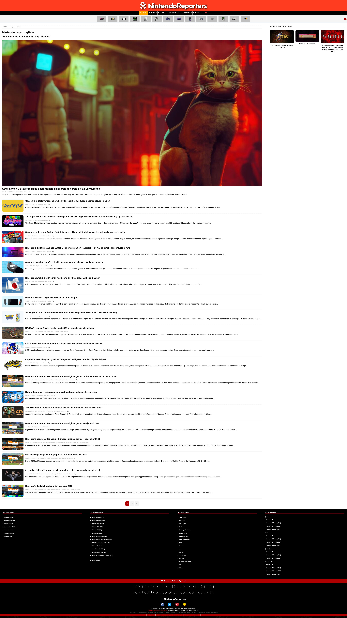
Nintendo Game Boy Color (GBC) (101, 542)
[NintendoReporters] (173, 9)
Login (144, 12)
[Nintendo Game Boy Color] (190, 19)
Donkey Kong (183, 533)
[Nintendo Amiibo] (245, 19)
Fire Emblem (182, 555)
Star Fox (181, 558)
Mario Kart (182, 520)
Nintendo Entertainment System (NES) (102, 555)
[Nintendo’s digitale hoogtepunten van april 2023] (12, 491)
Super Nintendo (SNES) (98, 549)
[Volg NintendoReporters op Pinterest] (177, 604)
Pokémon (181, 527)
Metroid (181, 552)
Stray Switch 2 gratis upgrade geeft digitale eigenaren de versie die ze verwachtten (51, 188)
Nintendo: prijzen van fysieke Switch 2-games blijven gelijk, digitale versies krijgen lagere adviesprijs (75, 232)
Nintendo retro (8, 536)
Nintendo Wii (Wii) (97, 530)
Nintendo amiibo (96, 560)
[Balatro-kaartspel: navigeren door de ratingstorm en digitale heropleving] (12, 397)
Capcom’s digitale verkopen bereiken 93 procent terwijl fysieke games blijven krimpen (67, 201)
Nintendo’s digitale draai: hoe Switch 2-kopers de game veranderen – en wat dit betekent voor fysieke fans (77, 248)
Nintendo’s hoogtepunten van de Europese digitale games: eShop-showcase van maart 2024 (70, 376)
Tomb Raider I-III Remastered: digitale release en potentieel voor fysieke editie (63, 408)
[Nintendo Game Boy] (223, 19)
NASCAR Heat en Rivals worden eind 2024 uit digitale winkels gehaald (59, 328)
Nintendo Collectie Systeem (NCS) (157, 610)
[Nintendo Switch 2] (102, 19)
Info (196, 12)
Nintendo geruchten (9, 520)
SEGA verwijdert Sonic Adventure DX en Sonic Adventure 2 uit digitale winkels (63, 344)
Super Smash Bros (184, 539)
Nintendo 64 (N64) (96, 546)
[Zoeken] (202, 13)
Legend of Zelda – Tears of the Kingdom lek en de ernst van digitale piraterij (62, 470)
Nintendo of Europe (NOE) (273, 523)
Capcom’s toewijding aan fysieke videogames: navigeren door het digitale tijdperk (65, 359)
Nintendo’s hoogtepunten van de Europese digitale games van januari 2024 (62, 423)
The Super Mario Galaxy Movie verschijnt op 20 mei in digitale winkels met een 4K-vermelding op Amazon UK (79, 216)
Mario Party (182, 523)
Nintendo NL (269, 519)
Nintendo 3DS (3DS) (97, 527)
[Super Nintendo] (212, 19)
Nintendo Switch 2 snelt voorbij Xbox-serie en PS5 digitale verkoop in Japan (62, 278)
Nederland (159, 615)
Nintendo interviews (9, 533)
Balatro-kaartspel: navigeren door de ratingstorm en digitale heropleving (61, 392)
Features (174, 12)
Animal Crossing (184, 536)
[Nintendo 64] (201, 19)
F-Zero (181, 568)
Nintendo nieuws (8, 517)
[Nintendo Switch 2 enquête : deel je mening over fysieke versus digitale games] (12, 267)
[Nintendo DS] (157, 19)
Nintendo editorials (9, 530)
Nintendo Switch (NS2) (98, 517)
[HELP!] (184, 604)
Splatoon (181, 546)
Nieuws (152, 12)
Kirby (180, 542)
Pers (165, 615)
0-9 (171, 592)
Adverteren (171, 615)
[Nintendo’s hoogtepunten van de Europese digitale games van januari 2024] (12, 428)
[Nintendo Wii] (146, 19)
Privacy (186, 615)
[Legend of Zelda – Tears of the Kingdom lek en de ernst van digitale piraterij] (12, 475)
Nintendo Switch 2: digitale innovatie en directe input (51, 297)
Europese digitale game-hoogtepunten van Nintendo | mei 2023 (56, 455)
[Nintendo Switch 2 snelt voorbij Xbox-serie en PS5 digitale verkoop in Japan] (12, 285)
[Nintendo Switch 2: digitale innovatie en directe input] (12, 301)
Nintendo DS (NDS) (97, 533)
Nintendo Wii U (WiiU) (98, 523)
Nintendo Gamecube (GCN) (99, 536)
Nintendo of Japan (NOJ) (273, 529)
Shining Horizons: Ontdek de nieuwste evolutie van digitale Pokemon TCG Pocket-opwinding (71, 312)
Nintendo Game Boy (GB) (99, 552)
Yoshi (180, 549)
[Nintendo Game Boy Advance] (179, 19)
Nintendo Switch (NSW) (98, 520)
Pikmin (181, 565)
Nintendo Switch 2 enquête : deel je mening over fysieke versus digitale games (64, 262)
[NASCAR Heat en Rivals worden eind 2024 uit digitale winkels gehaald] (12, 333)
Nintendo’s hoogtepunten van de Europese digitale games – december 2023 (62, 439)
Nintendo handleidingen (11, 527)
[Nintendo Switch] (113, 19)
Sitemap (198, 615)
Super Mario (182, 517)
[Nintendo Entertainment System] (234, 19)
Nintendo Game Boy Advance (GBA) (102, 539)
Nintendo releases (9, 523)
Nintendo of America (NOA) (273, 526)
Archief (192, 615)
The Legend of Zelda (185, 530)
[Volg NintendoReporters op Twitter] (169, 604)
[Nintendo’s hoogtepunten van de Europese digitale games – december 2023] (12, 444)
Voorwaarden (179, 615)
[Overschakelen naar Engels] (206, 13)
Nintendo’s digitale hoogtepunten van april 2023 (48, 486)
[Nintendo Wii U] (124, 19)
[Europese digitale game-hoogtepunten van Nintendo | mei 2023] (12, 459)
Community (186, 12)
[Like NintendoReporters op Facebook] (162, 604)
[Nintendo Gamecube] (168, 19)
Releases (163, 12)
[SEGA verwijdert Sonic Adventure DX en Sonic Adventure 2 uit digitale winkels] (12, 348)
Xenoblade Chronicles (185, 561)
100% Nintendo (151, 615)
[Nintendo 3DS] (135, 19)
